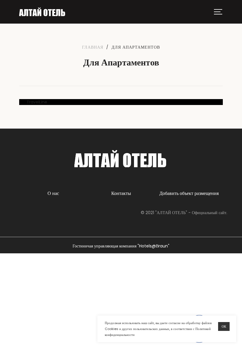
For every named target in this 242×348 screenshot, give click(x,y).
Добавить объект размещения (189, 193)
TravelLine (37, 102)
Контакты (121, 193)
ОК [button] (224, 326)
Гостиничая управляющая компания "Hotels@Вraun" (121, 246)
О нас (53, 193)
